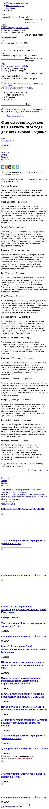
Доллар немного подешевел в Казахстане (24, 575)
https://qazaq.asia (8, 504)
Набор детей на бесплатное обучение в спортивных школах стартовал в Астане (24, 708)
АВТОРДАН (38, 509)
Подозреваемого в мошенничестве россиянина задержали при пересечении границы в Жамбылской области (24, 496)
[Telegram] (17, 167)
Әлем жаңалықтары (15, 5)
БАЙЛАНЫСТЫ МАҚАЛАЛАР (16, 509)
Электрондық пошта (34, 35)
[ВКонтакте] (2, 167)
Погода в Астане (24, 47)
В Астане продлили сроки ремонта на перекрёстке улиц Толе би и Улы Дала (22, 695)
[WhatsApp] (13, 167)
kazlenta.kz (43, 470)
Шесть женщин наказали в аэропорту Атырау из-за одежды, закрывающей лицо (22, 665)
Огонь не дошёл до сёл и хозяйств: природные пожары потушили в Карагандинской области (20, 680)
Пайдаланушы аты (33, 19)
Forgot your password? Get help (14, 66)
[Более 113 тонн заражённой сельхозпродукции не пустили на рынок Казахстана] (16, 601)
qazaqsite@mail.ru (24, 758)
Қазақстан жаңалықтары (17, 3)
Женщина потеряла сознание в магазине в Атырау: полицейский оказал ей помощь (24, 722)
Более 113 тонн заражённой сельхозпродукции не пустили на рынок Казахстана (23, 609)
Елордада (10, 8)
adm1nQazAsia (7, 141)
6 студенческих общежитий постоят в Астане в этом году (21, 491)
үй (2, 109)
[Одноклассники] (6, 167)
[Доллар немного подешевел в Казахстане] (16, 570)
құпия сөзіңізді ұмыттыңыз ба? (15, 28)
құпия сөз (29, 22)
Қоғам (9, 10)
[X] (9, 167)
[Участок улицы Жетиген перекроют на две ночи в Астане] (16, 535)
